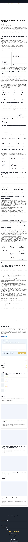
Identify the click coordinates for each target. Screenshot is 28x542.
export (2, 398)
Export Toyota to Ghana (4, 525)
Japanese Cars (3, 365)
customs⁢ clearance (21, 108)
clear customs (4, 231)
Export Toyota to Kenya (4, 529)
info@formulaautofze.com (14, 533)
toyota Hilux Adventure (20, 398)
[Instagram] (14, 541)
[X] (12, 541)
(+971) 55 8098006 (14, 531)
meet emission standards (4, 290)
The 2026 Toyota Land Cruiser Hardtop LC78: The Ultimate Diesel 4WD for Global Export (15, 374)
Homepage (2, 3)
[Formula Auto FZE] (2, 1)
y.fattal (2, 23)
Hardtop (6, 398)
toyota (10, 398)
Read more (6, 381)
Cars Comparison (3, 360)
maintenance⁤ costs (16, 79)
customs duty (3, 296)
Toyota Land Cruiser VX (9, 400)
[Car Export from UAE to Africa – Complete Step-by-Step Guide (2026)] (2, 390)
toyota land (2, 400)
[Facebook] (10, 541)
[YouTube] (16, 541)
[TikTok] (17, 541)
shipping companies (18, 240)
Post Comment (22, 353)
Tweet (6, 336)
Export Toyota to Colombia (5, 522)
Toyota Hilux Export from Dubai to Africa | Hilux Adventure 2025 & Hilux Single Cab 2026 (16, 384)
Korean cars (2, 367)
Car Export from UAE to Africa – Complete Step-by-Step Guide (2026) (13, 498)
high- (12, 29)
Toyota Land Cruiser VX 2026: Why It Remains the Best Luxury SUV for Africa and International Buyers (16, 379)
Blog (5, 3)
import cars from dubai (8, 25)
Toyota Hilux (14, 398)
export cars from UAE (3, 25)
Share (2, 336)
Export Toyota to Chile (4, 520)
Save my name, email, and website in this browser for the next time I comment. (8, 353)
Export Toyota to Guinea (4, 527)
